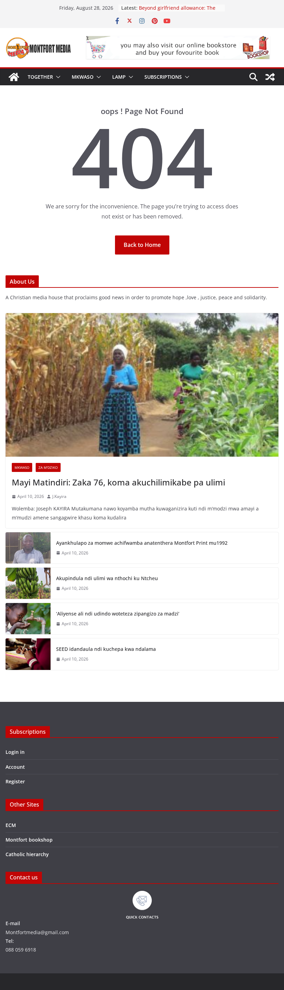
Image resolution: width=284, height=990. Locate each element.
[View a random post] (270, 77)
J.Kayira (59, 496)
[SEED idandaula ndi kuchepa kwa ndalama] (28, 654)
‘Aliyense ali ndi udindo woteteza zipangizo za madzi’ (117, 613)
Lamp (119, 77)
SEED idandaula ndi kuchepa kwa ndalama (106, 649)
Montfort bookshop (29, 839)
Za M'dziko (48, 467)
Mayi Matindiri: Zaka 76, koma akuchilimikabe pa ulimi (118, 482)
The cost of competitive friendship (178, 7)
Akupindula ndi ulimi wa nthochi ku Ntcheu (107, 578)
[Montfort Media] (14, 77)
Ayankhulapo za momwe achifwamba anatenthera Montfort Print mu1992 (142, 543)
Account (15, 767)
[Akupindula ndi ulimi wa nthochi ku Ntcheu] (28, 583)
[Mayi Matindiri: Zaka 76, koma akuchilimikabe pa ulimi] (142, 385)
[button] (57, 77)
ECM (11, 825)
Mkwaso (83, 77)
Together (40, 77)
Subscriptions (163, 77)
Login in (15, 752)
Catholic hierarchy (27, 854)
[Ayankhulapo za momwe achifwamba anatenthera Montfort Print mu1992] (28, 547)
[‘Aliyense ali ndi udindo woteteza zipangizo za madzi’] (28, 618)
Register (15, 781)
